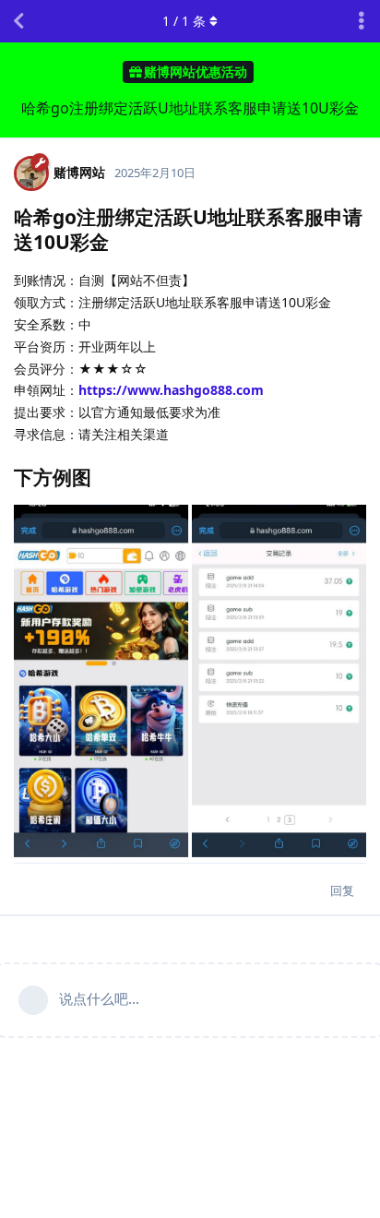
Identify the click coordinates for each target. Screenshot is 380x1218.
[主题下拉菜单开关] (361, 21)
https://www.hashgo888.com (171, 390)
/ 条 (184, 21)
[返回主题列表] (18, 21)
